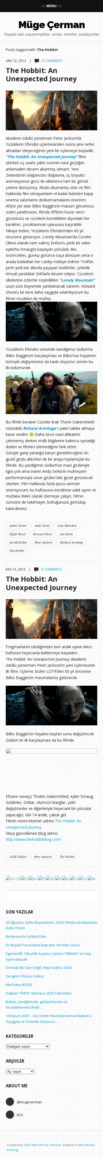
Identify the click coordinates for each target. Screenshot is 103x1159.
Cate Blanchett (67, 525)
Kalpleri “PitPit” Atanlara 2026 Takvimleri (39, 993)
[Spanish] (83, 878)
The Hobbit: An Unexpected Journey (41, 74)
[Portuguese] (66, 878)
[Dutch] (25, 878)
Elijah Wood (17, 534)
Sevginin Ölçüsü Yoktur (25, 976)
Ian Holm (66, 534)
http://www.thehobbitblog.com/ (33, 839)
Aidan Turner (18, 525)
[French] (42, 878)
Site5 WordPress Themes (42, 1145)
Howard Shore (42, 534)
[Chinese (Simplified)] (13, 878)
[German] (50, 878)
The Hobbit (16, 550)
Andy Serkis (42, 525)
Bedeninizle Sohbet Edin (26, 936)
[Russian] (74, 878)
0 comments (51, 60)
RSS (20, 1114)
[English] (33, 878)
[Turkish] (92, 878)
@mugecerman (29, 1101)
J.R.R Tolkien (17, 856)
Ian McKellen (18, 542)
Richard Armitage (39, 428)
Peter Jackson (43, 542)
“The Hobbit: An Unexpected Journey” (41, 156)
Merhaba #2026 (19, 984)
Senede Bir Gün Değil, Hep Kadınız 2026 (38, 967)
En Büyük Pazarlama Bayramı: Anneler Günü (43, 944)
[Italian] (58, 878)
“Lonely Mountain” (77, 280)
